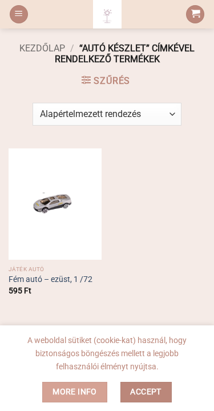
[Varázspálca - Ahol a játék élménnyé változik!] (107, 14)
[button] (19, 14)
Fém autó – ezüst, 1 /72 (50, 279)
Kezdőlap (42, 48)
